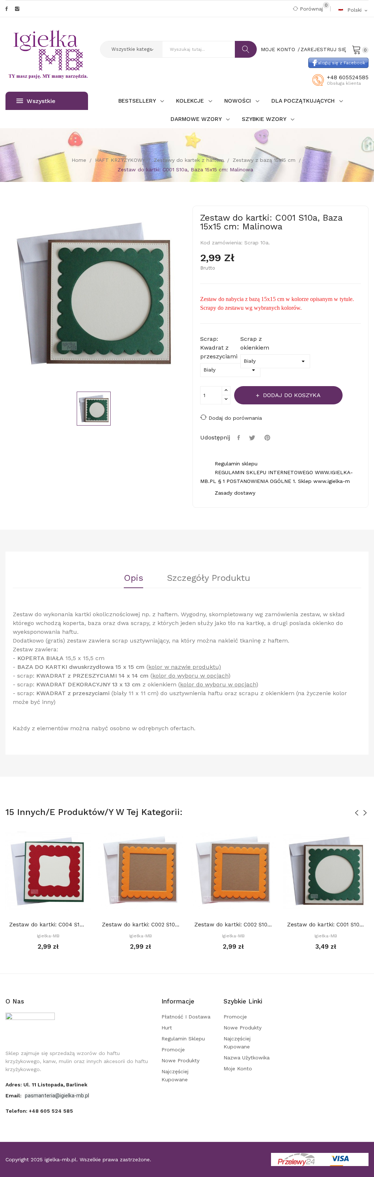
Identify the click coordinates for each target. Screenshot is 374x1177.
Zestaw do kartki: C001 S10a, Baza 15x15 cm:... (326, 924)
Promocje (173, 1049)
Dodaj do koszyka (292, 395)
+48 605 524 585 (51, 1111)
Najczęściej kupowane (174, 1075)
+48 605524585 (348, 77)
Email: (14, 1095)
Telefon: (39, 1111)
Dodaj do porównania (235, 418)
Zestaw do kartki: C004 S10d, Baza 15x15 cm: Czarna (48, 924)
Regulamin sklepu (183, 1038)
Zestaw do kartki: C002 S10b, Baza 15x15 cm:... (141, 924)
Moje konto (238, 1068)
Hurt (166, 1028)
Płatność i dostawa (185, 1017)
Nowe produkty (180, 1060)
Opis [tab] (133, 578)
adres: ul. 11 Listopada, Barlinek (46, 1085)
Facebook (6, 8)
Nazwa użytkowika (247, 1057)
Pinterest (268, 437)
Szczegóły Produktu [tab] (208, 578)
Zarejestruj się (323, 49)
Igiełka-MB (48, 936)
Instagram (17, 8)
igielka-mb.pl (60, 1159)
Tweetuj (253, 437)
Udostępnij (239, 437)
